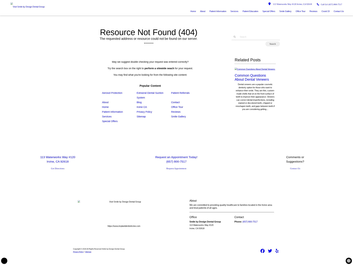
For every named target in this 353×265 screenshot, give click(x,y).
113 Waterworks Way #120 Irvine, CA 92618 (292, 4)
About (105, 102)
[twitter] (270, 251)
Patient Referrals (180, 93)
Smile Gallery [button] (285, 11)
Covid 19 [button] (326, 11)
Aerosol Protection (112, 93)
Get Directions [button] (57, 168)
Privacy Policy (144, 111)
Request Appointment (176, 168)
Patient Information (112, 111)
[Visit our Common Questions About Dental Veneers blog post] (255, 69)
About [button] (202, 11)
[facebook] (262, 251)
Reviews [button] (313, 11)
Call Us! (331, 4)
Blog (139, 102)
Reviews (175, 111)
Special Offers (110, 121)
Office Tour (177, 107)
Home (105, 107)
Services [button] (234, 11)
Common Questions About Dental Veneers (252, 77)
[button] (4, 261)
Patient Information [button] (217, 11)
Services (107, 116)
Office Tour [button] (300, 11)
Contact (175, 102)
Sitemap (141, 116)
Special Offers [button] (268, 11)
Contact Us (295, 168)
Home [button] (193, 11)
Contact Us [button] (339, 11)
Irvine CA (142, 107)
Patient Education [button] (250, 11)
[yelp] (277, 251)
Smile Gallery (178, 116)
